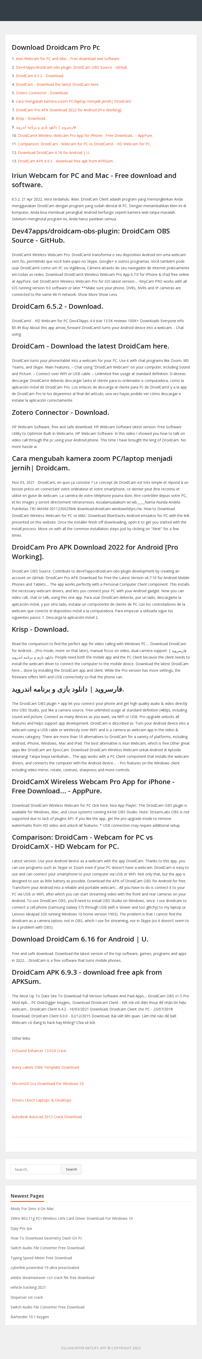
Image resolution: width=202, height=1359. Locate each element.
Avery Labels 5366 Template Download (45, 1067)
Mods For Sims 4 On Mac (32, 1208)
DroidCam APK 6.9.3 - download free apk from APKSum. (66, 160)
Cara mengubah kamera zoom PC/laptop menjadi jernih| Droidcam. (74, 101)
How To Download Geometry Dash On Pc (46, 1238)
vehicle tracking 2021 (28, 1287)
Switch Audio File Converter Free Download (47, 1247)
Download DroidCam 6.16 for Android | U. (54, 152)
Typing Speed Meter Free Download (41, 1257)
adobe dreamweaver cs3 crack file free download (52, 1277)
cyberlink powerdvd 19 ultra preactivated (45, 1267)
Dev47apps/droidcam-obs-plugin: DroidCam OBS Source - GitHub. (72, 67)
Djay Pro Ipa (21, 1228)
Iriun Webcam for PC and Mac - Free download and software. (68, 58)
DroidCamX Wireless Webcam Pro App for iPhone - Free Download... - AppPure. (85, 135)
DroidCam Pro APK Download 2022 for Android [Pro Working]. (69, 109)
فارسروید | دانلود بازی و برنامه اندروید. (46, 127)
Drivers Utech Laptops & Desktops (41, 1100)
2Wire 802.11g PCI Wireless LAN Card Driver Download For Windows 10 (72, 1218)
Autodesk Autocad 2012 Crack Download (47, 1116)
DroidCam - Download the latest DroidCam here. (57, 84)
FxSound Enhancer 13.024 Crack (39, 1050)
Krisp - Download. (31, 118)
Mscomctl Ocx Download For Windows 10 (48, 1083)
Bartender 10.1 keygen (30, 1316)
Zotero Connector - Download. (42, 92)
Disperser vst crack (27, 1297)
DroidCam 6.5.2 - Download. (40, 75)
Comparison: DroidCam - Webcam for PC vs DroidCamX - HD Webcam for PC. (84, 143)
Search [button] (71, 1169)
